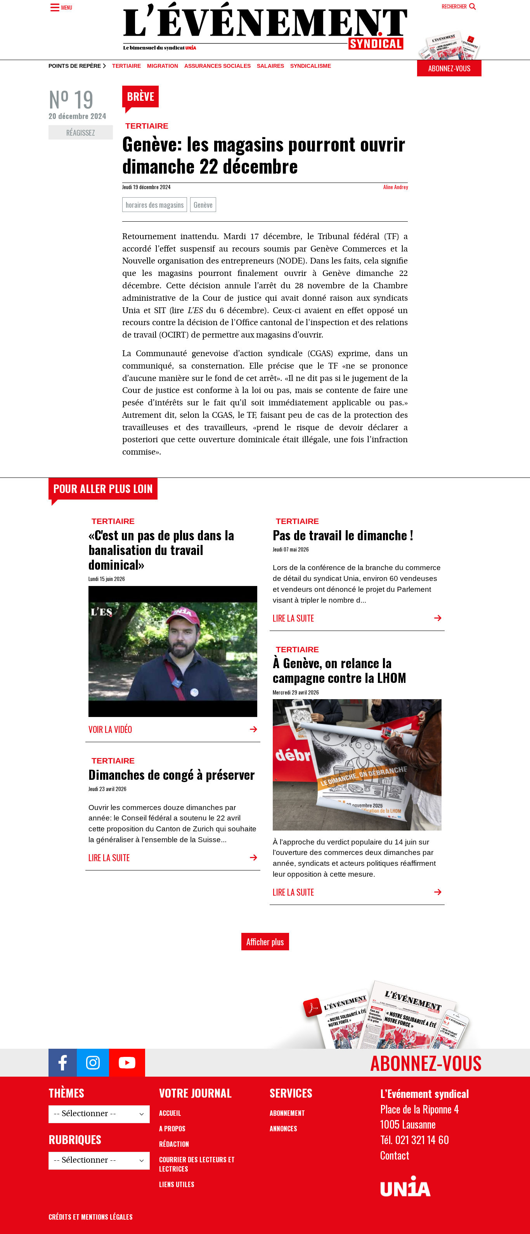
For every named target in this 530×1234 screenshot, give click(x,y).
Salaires (270, 66)
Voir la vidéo (110, 729)
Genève (203, 204)
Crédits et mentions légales (90, 1217)
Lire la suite (293, 618)
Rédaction (174, 1144)
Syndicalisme (310, 66)
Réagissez (80, 132)
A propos (172, 1128)
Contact (394, 1155)
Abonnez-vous (449, 68)
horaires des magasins (155, 204)
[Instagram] (93, 1063)
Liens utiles (176, 1184)
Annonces (283, 1128)
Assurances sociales (217, 66)
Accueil (170, 1113)
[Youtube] (127, 1063)
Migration (162, 66)
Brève (140, 96)
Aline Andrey (395, 187)
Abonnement (287, 1113)
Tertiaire (126, 66)
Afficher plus (265, 942)
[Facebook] (62, 1063)
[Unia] (405, 1186)
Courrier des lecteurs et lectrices (197, 1164)
